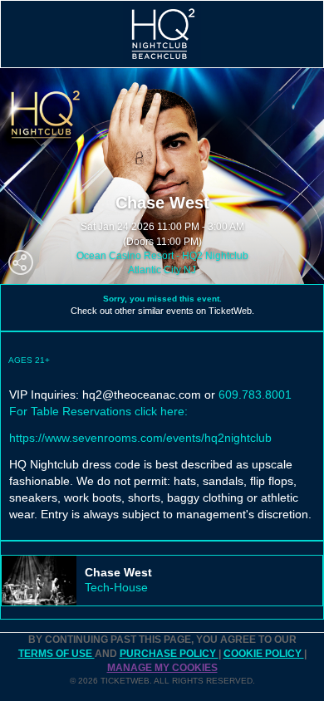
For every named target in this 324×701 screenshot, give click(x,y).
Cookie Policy (263, 653)
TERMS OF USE (56, 653)
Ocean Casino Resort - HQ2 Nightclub (162, 256)
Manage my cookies (162, 668)
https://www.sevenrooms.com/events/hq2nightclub (140, 437)
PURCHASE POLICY (169, 653)
